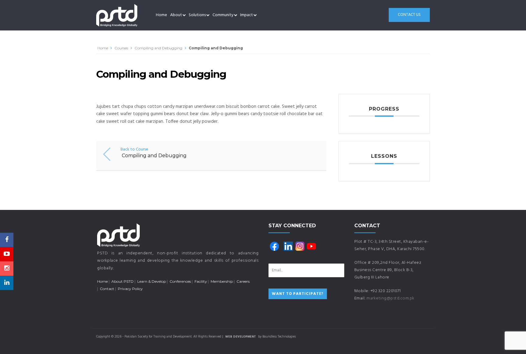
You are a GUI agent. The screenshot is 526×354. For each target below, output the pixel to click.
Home (161, 15)
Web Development (240, 336)
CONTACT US (409, 15)
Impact (246, 15)
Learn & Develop (151, 281)
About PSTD (122, 281)
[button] (184, 15)
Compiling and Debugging (158, 48)
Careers (243, 281)
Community (222, 15)
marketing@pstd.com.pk (390, 298)
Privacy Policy (130, 288)
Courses (121, 48)
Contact (107, 288)
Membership (222, 281)
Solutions (197, 15)
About (176, 15)
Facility (201, 281)
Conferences (180, 281)
